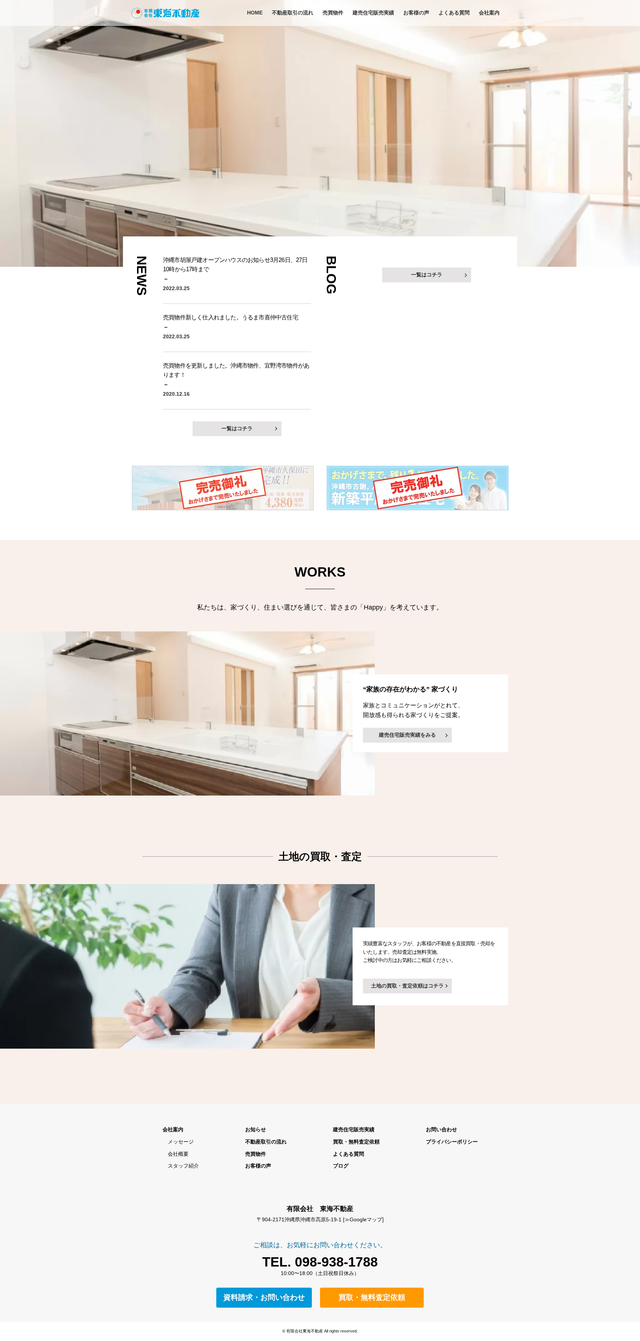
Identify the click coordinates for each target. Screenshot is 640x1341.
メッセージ (178, 1142)
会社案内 (489, 13)
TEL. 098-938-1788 (320, 1261)
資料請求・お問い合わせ (264, 1297)
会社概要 (176, 1154)
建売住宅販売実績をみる (407, 735)
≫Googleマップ (363, 1219)
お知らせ (255, 1129)
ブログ (341, 1166)
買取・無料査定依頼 (356, 1142)
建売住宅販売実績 (373, 13)
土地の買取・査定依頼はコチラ (407, 986)
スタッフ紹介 (181, 1166)
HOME (255, 13)
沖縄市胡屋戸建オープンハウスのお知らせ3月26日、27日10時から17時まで (235, 264)
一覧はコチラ (237, 428)
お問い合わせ (441, 1129)
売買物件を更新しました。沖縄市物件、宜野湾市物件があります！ (236, 370)
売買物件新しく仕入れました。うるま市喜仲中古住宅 (230, 317)
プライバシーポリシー (452, 1142)
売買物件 (333, 13)
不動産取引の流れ (292, 13)
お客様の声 (416, 13)
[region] (320, 133)
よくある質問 (454, 13)
